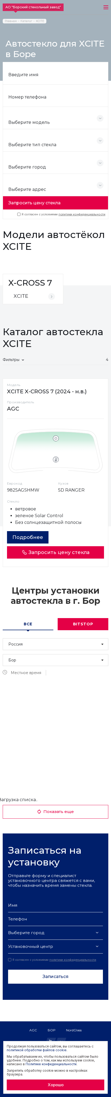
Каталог (26, 21)
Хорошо (56, 1084)
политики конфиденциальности (81, 214)
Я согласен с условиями (63, 214)
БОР (51, 1030)
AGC (33, 1030)
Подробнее (27, 537)
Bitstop (83, 624)
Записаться (55, 976)
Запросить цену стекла (34, 202)
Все (28, 624)
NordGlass (74, 1030)
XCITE (40, 21)
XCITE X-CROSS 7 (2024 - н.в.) (47, 391)
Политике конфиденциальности (51, 1064)
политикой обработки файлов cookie (37, 1050)
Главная (11, 21)
